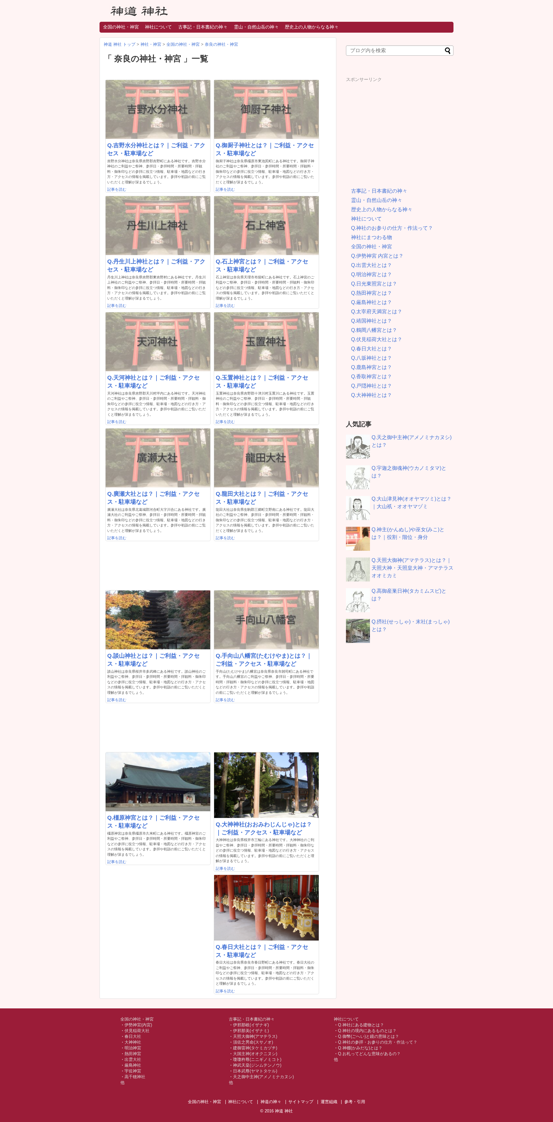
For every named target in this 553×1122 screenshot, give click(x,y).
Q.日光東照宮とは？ (374, 283)
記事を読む (116, 189)
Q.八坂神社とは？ (371, 358)
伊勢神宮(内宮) (138, 1024)
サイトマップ (300, 1101)
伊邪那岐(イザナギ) (251, 1024)
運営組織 (329, 1101)
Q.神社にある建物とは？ (361, 1024)
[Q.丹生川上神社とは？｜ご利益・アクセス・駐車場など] (158, 225)
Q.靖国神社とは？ (371, 321)
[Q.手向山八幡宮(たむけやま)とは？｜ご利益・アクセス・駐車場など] (266, 619)
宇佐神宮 (132, 1071)
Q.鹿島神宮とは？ (371, 367)
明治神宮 (132, 1048)
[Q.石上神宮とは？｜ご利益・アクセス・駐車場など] (266, 225)
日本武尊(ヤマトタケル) (255, 1071)
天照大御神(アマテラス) (255, 1036)
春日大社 (132, 1036)
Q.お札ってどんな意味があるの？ (369, 1053)
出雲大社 (132, 1059)
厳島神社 (132, 1065)
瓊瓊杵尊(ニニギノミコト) (257, 1059)
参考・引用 (354, 1101)
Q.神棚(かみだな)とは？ (360, 1048)
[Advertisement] (399, 127)
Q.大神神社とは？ (371, 395)
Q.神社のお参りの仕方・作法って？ (392, 228)
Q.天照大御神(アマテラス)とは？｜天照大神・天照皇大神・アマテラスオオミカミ (412, 567)
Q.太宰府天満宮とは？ (376, 311)
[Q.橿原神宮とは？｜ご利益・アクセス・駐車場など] (158, 781)
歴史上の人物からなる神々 (312, 26)
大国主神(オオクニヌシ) (255, 1053)
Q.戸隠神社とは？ (371, 386)
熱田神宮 (132, 1053)
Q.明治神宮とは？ (371, 274)
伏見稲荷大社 (136, 1030)
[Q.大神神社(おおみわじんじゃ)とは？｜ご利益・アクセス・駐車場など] (266, 785)
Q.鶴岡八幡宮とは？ (374, 330)
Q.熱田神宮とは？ (371, 293)
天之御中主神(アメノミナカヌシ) (263, 1076)
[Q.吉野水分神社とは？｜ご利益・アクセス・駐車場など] (158, 109)
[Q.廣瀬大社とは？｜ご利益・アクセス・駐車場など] (158, 458)
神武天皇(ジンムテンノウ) (257, 1065)
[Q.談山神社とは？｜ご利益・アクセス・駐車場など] (158, 619)
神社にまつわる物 (371, 237)
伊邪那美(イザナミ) (251, 1030)
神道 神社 (284, 1111)
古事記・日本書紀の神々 (203, 26)
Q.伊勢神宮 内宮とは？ (377, 256)
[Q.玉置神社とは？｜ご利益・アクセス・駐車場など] (266, 341)
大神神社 (132, 1042)
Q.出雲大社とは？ (371, 265)
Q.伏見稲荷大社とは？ (376, 339)
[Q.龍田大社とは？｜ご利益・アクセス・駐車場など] (266, 458)
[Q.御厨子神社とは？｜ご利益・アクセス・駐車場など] (266, 109)
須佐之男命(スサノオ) (253, 1042)
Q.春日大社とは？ (371, 348)
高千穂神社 (134, 1076)
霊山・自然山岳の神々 (256, 26)
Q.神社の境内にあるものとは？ (367, 1030)
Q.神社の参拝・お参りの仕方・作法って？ (377, 1042)
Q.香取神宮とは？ (371, 376)
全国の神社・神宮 (121, 26)
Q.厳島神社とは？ (371, 302)
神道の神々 (270, 1101)
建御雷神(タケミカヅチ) (255, 1048)
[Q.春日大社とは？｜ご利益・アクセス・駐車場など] (266, 908)
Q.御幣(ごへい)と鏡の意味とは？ (368, 1036)
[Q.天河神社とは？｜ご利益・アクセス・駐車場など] (158, 341)
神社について (158, 26)
